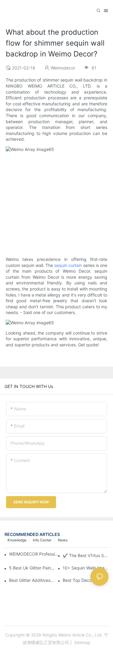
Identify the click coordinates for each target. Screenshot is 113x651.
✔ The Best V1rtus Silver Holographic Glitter (85, 555)
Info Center (42, 540)
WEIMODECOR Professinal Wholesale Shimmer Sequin (34, 553)
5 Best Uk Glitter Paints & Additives (32, 567)
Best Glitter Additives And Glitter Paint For (32, 580)
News (62, 540)
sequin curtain (68, 265)
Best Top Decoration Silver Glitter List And (85, 580)
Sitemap (81, 642)
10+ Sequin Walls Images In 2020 (85, 567)
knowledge (17, 540)
